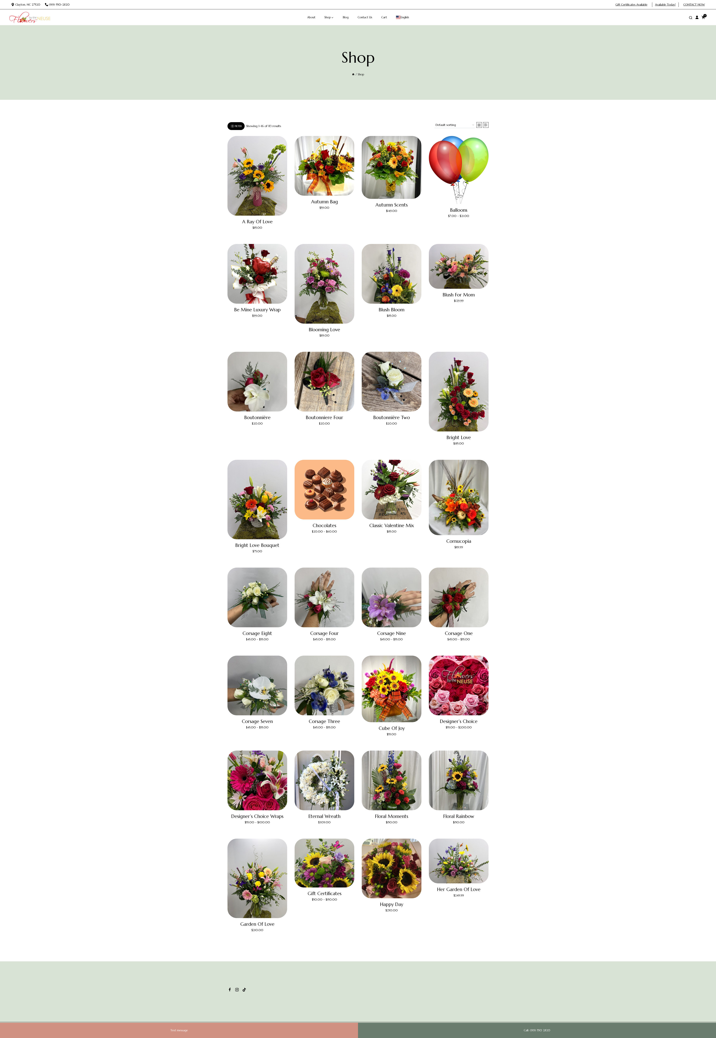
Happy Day (391, 904)
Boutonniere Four (324, 417)
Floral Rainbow (458, 816)
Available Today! (665, 4)
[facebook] (229, 989)
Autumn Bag (324, 202)
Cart (384, 17)
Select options (459, 222)
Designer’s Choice (459, 721)
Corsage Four (324, 633)
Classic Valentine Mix (391, 525)
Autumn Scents (392, 205)
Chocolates (324, 525)
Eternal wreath (324, 816)
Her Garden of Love (459, 889)
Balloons (458, 210)
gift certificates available (631, 4)
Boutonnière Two (391, 417)
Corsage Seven (257, 721)
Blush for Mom (459, 295)
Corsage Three (324, 721)
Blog (345, 17)
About (311, 17)
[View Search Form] (691, 18)
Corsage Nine (391, 633)
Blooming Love (324, 330)
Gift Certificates (324, 893)
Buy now (257, 234)
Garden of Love (257, 924)
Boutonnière (257, 417)
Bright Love (459, 437)
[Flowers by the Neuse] (29, 17)
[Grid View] (479, 125)
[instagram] (237, 989)
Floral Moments (391, 816)
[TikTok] (244, 989)
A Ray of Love (257, 222)
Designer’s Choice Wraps (257, 816)
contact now (694, 4)
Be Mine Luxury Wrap (257, 310)
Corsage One (459, 633)
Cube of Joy (392, 728)
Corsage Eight (257, 633)
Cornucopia (458, 541)
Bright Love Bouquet (257, 545)
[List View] (486, 125)
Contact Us (365, 17)
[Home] (353, 74)
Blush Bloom (391, 310)
